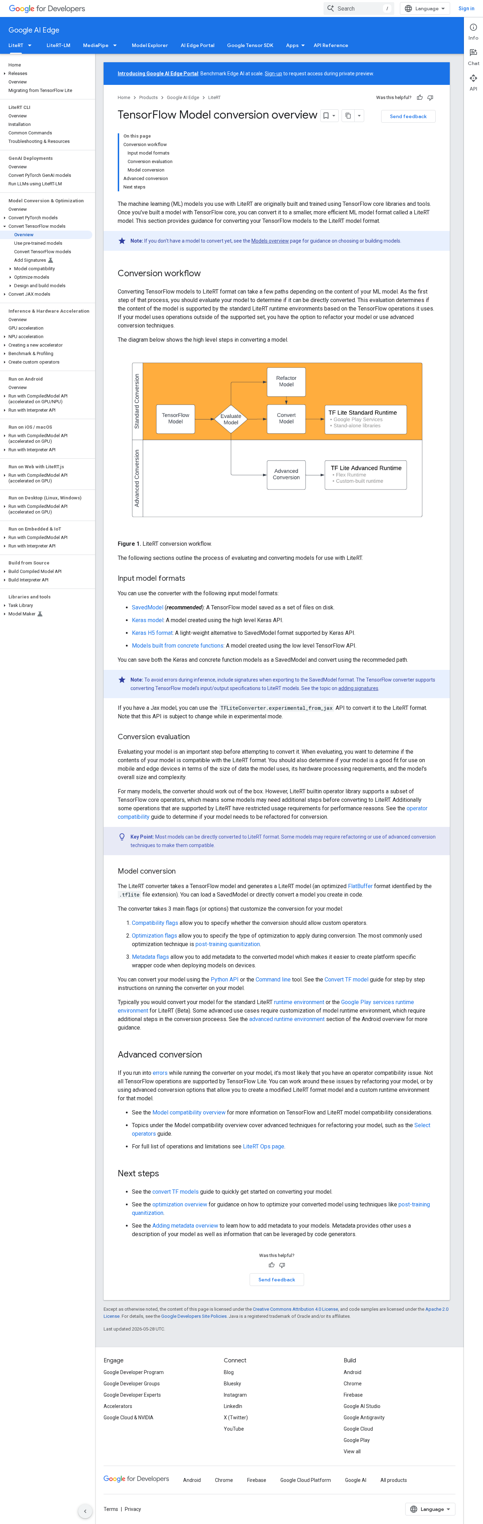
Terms (111, 1509)
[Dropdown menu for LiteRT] (31, 45)
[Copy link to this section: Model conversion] (183, 872)
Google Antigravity (364, 1417)
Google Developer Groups (132, 1383)
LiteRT (15, 45)
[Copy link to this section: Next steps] (166, 1174)
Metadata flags (150, 957)
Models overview (270, 241)
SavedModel (147, 607)
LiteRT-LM (58, 45)
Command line (273, 979)
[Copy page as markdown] (348, 116)
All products (393, 1480)
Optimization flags (154, 935)
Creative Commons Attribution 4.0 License (295, 1309)
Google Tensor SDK (250, 45)
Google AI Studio (362, 1406)
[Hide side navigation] (85, 1511)
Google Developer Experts (132, 1395)
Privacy (133, 1509)
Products (148, 97)
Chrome (353, 1383)
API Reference (331, 45)
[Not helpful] (430, 97)
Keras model (147, 620)
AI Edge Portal (197, 45)
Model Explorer (150, 45)
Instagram (235, 1395)
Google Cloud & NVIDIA (128, 1417)
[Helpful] (419, 97)
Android (352, 1372)
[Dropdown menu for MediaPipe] (117, 45)
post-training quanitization (228, 944)
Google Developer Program (134, 1372)
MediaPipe (96, 45)
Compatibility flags (155, 923)
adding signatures (358, 688)
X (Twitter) (236, 1417)
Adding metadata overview (185, 1225)
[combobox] (359, 8)
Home (124, 97)
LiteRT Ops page (263, 1146)
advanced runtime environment (287, 1019)
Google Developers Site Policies (194, 1316)
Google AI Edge (33, 30)
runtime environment (299, 1002)
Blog (229, 1372)
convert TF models (175, 1191)
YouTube (234, 1429)
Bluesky (232, 1383)
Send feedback (408, 116)
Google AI (355, 1480)
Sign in (467, 8)
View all (352, 1451)
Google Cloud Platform (305, 1480)
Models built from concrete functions (177, 645)
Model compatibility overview (189, 1112)
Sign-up (273, 73)
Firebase (353, 1395)
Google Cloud (358, 1429)
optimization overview (179, 1204)
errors (160, 1073)
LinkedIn (233, 1406)
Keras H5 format (152, 633)
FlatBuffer (360, 886)
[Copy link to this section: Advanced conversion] (209, 1055)
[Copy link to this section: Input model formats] (192, 579)
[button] (46, 73)
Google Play (357, 1440)
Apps (292, 45)
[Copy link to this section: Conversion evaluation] (197, 737)
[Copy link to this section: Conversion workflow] (208, 274)
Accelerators (118, 1406)
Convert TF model (346, 979)
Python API (225, 979)
